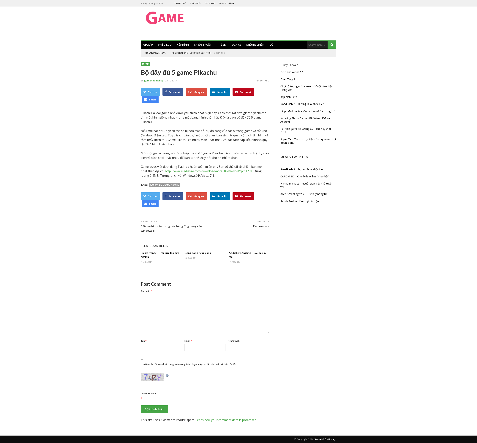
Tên (144, 341)
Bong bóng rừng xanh (198, 252)
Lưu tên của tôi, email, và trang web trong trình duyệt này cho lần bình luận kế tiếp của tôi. (189, 364)
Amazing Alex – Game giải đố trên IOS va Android (305, 119)
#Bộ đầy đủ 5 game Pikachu (164, 184)
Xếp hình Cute (288, 97)
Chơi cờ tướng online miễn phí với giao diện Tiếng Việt (306, 88)
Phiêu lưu (165, 44)
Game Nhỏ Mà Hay (324, 439)
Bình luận (146, 291)
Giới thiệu (195, 3)
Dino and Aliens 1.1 (292, 72)
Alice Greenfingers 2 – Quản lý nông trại (304, 194)
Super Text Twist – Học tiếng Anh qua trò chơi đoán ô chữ (308, 141)
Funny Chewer (289, 65)
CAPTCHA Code (149, 393)
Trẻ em (222, 44)
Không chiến (255, 44)
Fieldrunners (261, 226)
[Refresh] (167, 375)
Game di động (226, 3)
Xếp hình (183, 44)
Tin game (210, 3)
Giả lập (148, 44)
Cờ (271, 44)
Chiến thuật (203, 44)
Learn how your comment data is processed (225, 420)
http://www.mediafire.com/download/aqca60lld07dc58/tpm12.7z (208, 171)
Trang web (234, 341)
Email (188, 341)
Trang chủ (180, 3)
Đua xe (236, 44)
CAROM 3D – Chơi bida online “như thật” (304, 176)
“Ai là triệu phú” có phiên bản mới (191, 52)
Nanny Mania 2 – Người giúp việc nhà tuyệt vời (306, 185)
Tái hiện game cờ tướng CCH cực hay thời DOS (305, 130)
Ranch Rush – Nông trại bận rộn (299, 201)
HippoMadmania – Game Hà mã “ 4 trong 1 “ (307, 111)
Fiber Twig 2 (287, 79)
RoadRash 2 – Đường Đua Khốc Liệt (302, 104)
